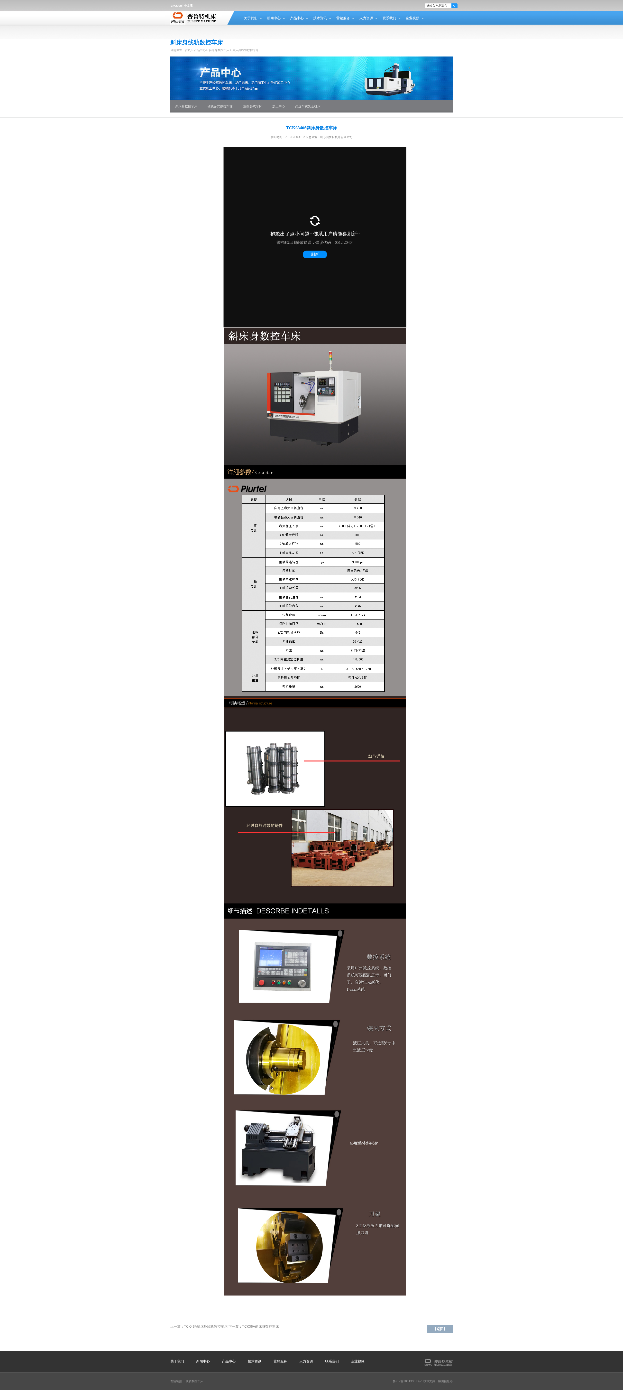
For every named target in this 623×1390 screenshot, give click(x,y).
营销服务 (343, 18)
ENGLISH (176, 5)
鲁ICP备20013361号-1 (408, 1381)
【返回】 (440, 1329)
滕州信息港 (445, 1381)
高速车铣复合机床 (308, 106)
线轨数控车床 (194, 1381)
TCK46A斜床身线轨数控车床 (206, 1326)
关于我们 (250, 18)
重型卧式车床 (252, 106)
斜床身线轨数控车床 (245, 50)
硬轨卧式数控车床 (220, 106)
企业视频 (412, 18)
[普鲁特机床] (437, 1359)
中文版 (188, 5)
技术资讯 (320, 18)
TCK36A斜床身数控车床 (260, 1326)
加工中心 (278, 106)
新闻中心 (274, 18)
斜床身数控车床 (219, 50)
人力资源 (366, 18)
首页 (188, 50)
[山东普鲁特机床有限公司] (195, 14)
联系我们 (389, 18)
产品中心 (297, 18)
